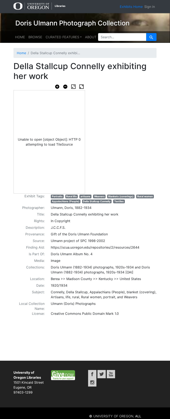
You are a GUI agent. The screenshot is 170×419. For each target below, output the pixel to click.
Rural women (145, 196)
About (90, 37)
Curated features (62, 37)
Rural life (71, 196)
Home (20, 37)
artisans (85, 196)
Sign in (149, 7)
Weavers (99, 196)
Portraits (57, 196)
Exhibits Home (131, 7)
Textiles (119, 201)
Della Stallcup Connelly (96, 201)
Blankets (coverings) (121, 196)
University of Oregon (113, 416)
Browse (35, 37)
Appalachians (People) (65, 201)
